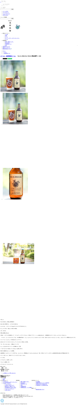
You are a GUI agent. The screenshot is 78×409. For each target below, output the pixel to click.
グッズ (6, 39)
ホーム (4, 50)
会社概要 (38, 381)
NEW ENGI (7, 42)
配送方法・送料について (10, 386)
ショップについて (6, 13)
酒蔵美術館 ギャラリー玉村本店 (42, 382)
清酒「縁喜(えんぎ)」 (9, 41)
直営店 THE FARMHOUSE (41, 384)
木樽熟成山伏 (23, 386)
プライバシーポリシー (9, 388)
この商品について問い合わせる (9, 373)
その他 (6, 34)
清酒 (6, 35)
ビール (6, 36)
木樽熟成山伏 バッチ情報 (26, 387)
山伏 (6, 45)
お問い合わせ (5, 15)
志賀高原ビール (7, 53)
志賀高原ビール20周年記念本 (42, 385)
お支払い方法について (9, 385)
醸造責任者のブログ (40, 389)
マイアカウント (6, 12)
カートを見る (5, 11)
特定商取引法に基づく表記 (10, 387)
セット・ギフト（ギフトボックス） (12, 38)
